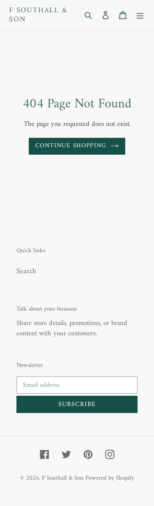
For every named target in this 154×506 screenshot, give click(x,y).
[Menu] (140, 15)
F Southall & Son (38, 15)
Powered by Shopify (109, 478)
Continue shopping (71, 145)
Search (26, 271)
